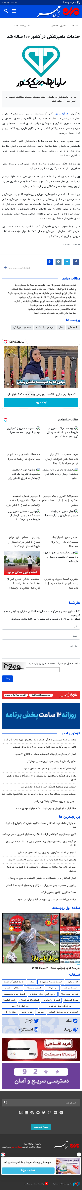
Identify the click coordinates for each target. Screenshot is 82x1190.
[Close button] (79, 1155)
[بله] (55, 1113)
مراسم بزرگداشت (45, 327)
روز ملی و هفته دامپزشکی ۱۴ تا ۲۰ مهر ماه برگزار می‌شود (47, 297)
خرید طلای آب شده (14, 982)
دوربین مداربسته (69, 994)
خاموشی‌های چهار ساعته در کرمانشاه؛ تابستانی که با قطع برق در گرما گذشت (41, 869)
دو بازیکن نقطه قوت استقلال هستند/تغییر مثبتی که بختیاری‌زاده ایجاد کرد (40, 825)
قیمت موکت (70, 988)
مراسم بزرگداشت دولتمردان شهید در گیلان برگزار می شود (47, 900)
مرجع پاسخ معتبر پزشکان (43, 994)
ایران (61, 327)
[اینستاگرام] (49, 1113)
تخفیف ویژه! (28, 1170)
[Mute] (13, 384)
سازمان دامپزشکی (22, 327)
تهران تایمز (26, 1012)
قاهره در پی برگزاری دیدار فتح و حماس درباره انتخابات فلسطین (44, 747)
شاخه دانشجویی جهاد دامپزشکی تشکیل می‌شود (52, 309)
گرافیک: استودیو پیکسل (34, 1184)
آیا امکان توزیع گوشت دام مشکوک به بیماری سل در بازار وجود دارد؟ (42, 293)
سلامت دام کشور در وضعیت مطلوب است (55, 313)
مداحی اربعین (12, 988)
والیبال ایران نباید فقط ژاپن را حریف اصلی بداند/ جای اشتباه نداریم (42, 860)
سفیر (31, 982)
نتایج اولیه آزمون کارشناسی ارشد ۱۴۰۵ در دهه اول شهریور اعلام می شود (39, 834)
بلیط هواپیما (9, 1000)
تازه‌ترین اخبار (70, 733)
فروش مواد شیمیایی (14, 994)
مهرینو (41, 1012)
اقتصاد (75, 26)
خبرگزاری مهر (62, 114)
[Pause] (7, 384)
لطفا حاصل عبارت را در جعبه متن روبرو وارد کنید (54, 664)
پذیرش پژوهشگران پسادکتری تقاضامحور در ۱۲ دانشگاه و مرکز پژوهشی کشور (41, 778)
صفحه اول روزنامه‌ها (66, 908)
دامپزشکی (73, 327)
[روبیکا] (38, 1113)
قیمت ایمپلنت (71, 1000)
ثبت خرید (41, 402)
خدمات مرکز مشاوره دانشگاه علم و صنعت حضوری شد (48, 787)
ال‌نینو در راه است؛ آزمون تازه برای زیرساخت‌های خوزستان (47, 853)
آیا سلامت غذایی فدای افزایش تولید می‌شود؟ (52, 305)
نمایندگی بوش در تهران (59, 1006)
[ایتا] (20, 1113)
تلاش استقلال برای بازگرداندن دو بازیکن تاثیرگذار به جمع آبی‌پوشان (42, 878)
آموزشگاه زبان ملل (20, 1006)
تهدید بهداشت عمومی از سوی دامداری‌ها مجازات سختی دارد (45, 285)
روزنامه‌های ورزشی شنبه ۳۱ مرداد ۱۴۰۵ (56, 968)
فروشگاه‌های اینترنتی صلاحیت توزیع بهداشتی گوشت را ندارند (45, 301)
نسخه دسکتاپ (41, 1127)
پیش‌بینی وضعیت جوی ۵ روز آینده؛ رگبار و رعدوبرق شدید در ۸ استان (41, 885)
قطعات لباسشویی (51, 1000)
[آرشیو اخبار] (26, 1113)
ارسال (7, 679)
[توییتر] (43, 1113)
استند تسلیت (34, 988)
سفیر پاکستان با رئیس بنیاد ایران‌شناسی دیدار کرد (51, 762)
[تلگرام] (61, 1113)
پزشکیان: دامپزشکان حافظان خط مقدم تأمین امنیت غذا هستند (44, 289)
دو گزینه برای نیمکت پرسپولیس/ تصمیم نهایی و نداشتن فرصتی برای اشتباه (41, 843)
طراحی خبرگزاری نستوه (63, 1184)
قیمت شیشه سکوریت (51, 982)
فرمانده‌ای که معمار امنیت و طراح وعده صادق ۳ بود (49, 769)
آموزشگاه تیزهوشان (29, 1000)
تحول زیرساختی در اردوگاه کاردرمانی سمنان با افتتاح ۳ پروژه (46, 754)
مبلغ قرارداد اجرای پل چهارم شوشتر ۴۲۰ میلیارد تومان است (46, 809)
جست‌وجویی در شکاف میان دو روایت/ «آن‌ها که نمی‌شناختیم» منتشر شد (39, 794)
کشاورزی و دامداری (59, 26)
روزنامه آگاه (10, 1012)
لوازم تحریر (72, 982)
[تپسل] (5, 342)
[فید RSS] (32, 1113)
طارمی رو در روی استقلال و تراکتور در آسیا (55, 801)
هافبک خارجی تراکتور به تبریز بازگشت (57, 893)
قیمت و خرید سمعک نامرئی (63, 1012)
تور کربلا (52, 988)
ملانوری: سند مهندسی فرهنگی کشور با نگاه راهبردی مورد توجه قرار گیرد (40, 740)
